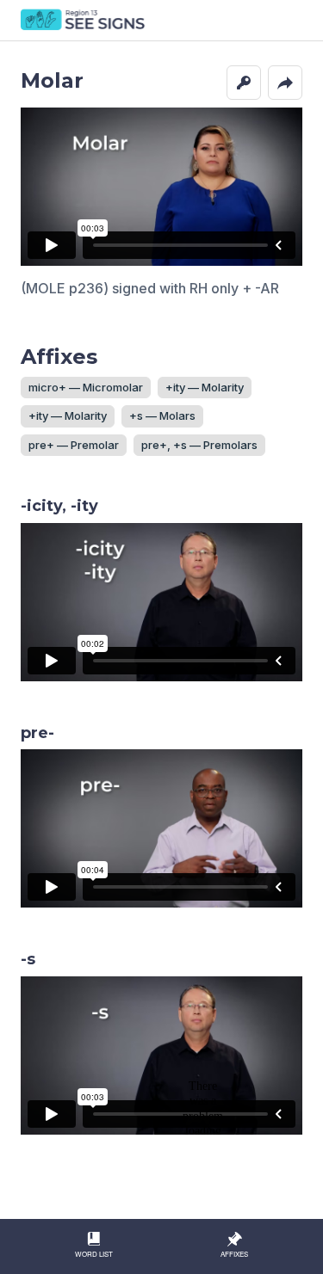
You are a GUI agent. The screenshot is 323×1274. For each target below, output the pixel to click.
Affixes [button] (234, 1254)
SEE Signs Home (84, 20)
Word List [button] (94, 1254)
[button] (244, 82)
